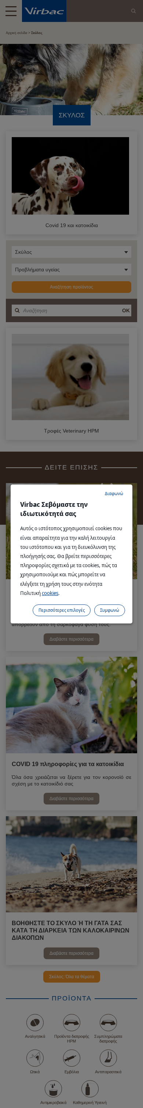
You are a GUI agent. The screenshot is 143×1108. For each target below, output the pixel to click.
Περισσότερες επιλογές (61, 610)
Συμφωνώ (109, 610)
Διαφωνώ (114, 493)
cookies (50, 592)
